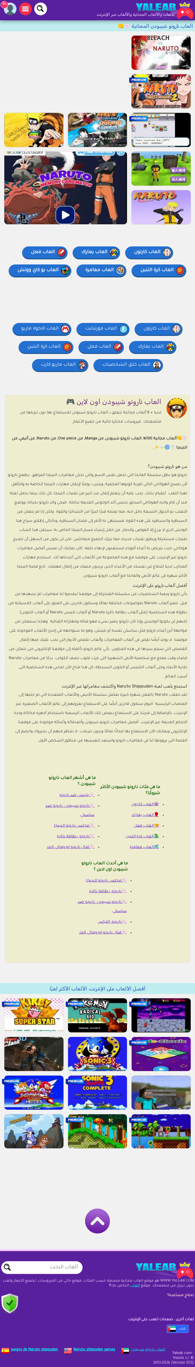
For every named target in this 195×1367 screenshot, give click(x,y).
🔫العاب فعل (146, 826)
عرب (182, 1329)
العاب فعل (43, 252)
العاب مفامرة (99, 270)
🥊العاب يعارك (145, 815)
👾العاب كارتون (145, 805)
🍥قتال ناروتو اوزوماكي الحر (70, 847)
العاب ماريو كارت (58, 364)
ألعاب (135, 1286)
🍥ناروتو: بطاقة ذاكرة (75, 837)
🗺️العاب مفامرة (144, 847)
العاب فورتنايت (101, 328)
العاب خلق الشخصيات (126, 364)
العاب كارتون (147, 252)
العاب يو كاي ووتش (38, 270)
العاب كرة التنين (157, 270)
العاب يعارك (94, 252)
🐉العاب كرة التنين (142, 837)
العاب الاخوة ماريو (40, 328)
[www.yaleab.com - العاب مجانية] (159, 1270)
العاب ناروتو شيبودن (148, 1350)
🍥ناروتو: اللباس (112, 922)
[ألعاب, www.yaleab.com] (159, 10)
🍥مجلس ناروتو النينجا (74, 826)
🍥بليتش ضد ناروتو (76, 795)
